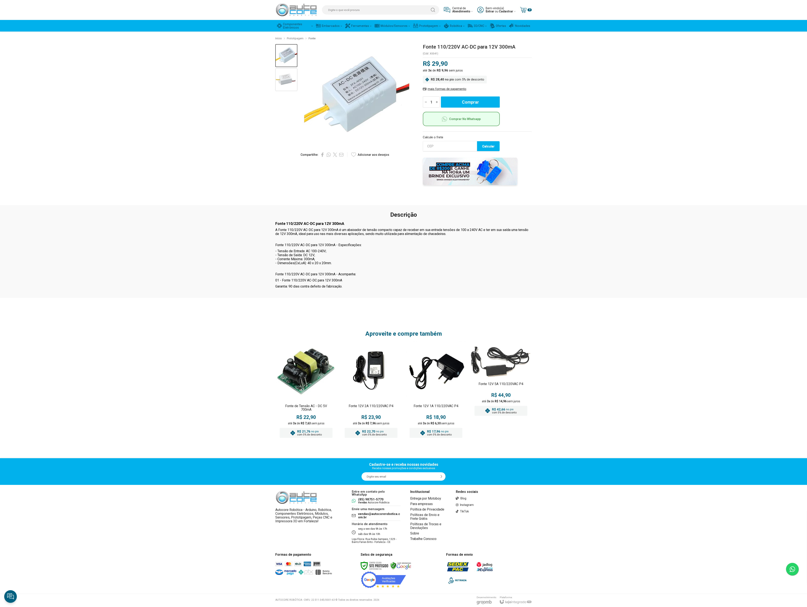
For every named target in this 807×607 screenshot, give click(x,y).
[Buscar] (433, 10)
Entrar (490, 11)
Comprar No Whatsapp (465, 119)
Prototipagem (295, 38)
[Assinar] (441, 476)
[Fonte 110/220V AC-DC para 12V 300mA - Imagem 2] (286, 80)
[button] (286, 55)
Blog (463, 498)
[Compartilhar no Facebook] (322, 155)
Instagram (466, 505)
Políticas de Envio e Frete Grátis (424, 517)
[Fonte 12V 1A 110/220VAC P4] (436, 390)
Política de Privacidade (427, 509)
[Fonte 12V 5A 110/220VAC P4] (500, 390)
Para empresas (421, 504)
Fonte (312, 38)
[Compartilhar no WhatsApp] (329, 155)
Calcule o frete (433, 137)
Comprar (470, 102)
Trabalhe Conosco (423, 539)
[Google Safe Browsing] (400, 565)
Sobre (414, 533)
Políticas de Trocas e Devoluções (425, 526)
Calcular (488, 146)
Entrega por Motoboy (425, 498)
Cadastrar (506, 11)
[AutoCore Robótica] (296, 10)
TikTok (464, 511)
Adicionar (314, 414)
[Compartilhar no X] (335, 155)
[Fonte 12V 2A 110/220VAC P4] (371, 390)
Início (278, 38)
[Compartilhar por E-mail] (341, 155)
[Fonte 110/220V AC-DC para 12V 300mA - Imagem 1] (286, 56)
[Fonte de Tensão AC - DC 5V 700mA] (306, 390)
